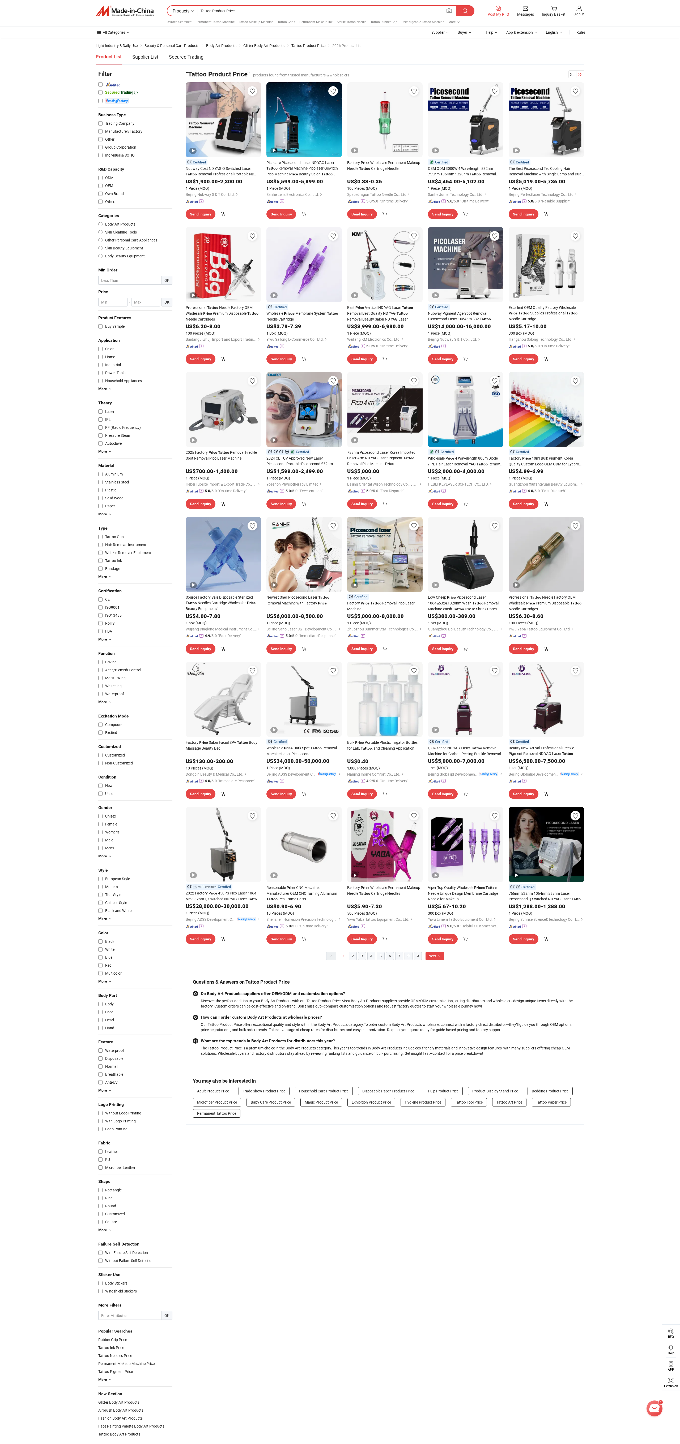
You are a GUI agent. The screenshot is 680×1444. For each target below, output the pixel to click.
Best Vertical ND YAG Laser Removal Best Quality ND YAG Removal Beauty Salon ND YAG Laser (380, 313)
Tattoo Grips (286, 22)
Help (489, 32)
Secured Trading (186, 57)
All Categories (114, 32)
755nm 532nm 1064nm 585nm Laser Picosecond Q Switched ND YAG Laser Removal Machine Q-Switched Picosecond (546, 896)
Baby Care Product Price (271, 1102)
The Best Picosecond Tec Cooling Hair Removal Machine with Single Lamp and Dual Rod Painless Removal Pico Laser (545, 171)
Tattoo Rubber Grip (384, 22)
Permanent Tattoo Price (216, 1113)
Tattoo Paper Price (551, 1102)
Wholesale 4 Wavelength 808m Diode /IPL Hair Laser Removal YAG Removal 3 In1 (465, 461)
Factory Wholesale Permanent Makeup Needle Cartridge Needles (383, 890)
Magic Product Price (321, 1102)
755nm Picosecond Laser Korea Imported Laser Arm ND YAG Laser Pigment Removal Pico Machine (381, 458)
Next (432, 955)
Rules (580, 32)
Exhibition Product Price (371, 1102)
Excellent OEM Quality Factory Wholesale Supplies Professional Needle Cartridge (543, 313)
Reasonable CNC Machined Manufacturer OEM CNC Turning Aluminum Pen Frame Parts (301, 893)
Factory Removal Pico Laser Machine (381, 605)
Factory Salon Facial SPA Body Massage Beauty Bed (221, 745)
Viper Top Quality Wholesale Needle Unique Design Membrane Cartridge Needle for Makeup (463, 893)
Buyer (462, 32)
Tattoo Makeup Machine (256, 22)
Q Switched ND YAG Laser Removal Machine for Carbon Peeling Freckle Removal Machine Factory (464, 750)
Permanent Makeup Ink (316, 22)
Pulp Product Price (443, 1090)
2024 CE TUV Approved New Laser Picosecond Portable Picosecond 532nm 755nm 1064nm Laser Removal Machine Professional (299, 461)
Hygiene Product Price (423, 1102)
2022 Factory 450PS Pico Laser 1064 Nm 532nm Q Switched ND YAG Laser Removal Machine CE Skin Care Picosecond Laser (222, 896)
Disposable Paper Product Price (388, 1090)
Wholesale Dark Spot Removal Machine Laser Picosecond (301, 750)
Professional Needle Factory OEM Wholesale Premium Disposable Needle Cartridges (222, 313)
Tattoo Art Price (509, 1102)
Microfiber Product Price (217, 1102)
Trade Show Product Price (264, 1090)
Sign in (578, 13)
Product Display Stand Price (495, 1090)
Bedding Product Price (550, 1090)
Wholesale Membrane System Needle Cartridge (302, 316)
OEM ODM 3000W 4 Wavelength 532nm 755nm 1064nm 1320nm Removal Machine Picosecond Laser (462, 171)
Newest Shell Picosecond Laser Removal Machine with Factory (297, 600)
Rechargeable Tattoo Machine (423, 22)
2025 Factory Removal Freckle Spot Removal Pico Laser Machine (221, 455)
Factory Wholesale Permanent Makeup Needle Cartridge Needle (383, 165)
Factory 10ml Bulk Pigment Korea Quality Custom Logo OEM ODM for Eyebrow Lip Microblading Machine (545, 461)
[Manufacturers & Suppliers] (125, 10)
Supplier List (145, 57)
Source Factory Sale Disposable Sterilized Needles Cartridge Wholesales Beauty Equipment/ (221, 603)
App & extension (519, 32)
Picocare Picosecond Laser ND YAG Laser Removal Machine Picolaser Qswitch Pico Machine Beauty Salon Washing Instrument (302, 168)
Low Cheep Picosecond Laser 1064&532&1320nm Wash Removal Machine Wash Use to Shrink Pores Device (463, 603)
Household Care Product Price (323, 1090)
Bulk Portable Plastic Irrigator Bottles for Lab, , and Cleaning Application (382, 745)
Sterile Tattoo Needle (351, 22)
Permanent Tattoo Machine (215, 22)
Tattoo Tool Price (469, 1102)
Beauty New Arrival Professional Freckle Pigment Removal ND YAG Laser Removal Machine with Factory (541, 750)
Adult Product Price (213, 1090)
